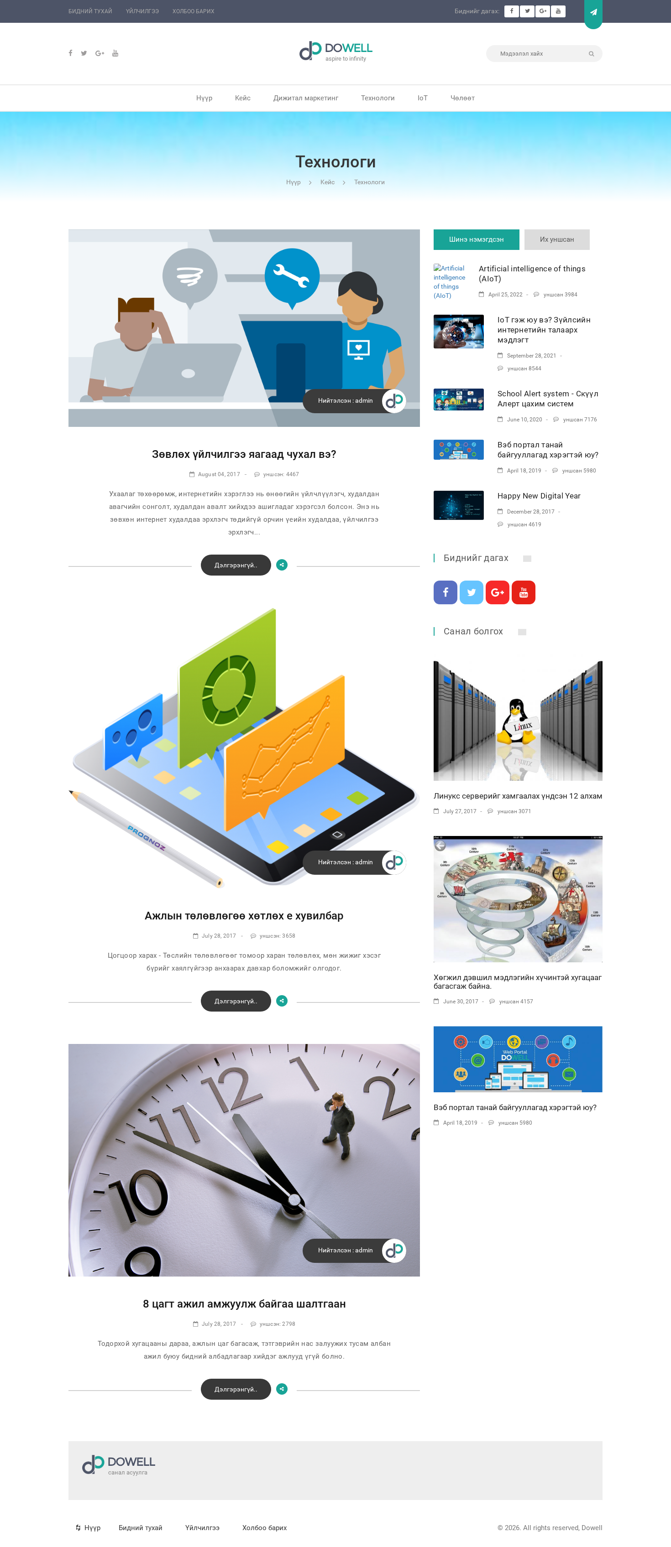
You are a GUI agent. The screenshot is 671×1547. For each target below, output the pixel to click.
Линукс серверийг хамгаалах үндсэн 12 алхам (518, 795)
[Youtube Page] (558, 11)
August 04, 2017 (219, 474)
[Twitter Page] (527, 11)
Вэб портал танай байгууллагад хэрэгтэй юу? (515, 1107)
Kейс (243, 98)
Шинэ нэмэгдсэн (476, 239)
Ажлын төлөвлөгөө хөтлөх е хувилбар (244, 915)
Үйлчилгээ (142, 11)
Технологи (378, 98)
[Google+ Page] (542, 11)
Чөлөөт (463, 98)
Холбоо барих (194, 11)
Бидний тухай (90, 11)
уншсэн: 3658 (277, 936)
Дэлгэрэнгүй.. (236, 565)
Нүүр (204, 98)
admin (364, 400)
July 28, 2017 (219, 936)
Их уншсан (557, 239)
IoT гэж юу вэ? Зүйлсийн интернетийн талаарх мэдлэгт (544, 329)
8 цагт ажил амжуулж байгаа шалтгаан (244, 1304)
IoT (423, 98)
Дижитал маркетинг (305, 98)
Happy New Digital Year (539, 495)
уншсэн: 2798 (277, 1324)
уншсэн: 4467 (281, 474)
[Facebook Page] (511, 11)
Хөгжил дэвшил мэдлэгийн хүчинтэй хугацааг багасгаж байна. (518, 982)
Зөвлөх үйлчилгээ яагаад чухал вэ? (244, 454)
